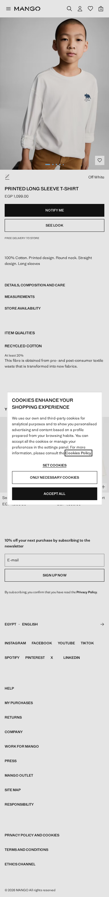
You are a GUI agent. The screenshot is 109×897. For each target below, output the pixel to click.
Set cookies (55, 465)
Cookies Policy (78, 453)
